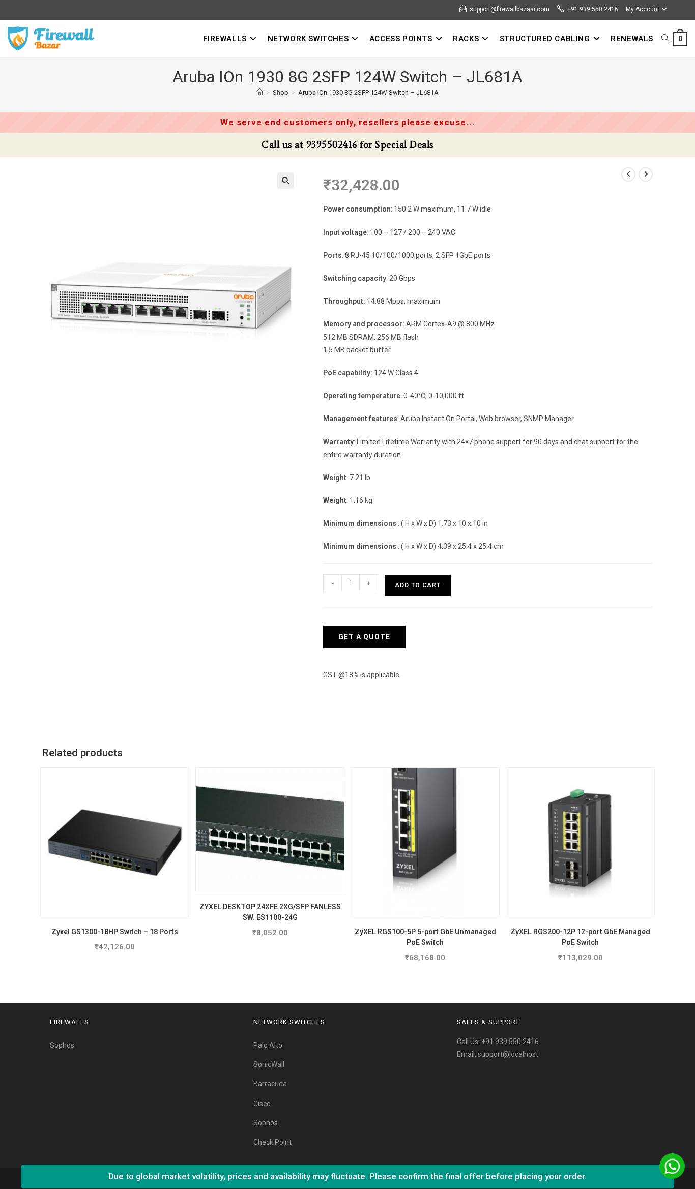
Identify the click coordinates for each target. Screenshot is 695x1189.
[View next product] (646, 174)
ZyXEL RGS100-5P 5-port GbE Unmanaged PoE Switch (425, 937)
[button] (285, 180)
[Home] (259, 92)
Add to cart (418, 585)
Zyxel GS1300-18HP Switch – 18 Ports (114, 932)
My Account (642, 9)
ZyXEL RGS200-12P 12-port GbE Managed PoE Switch (580, 937)
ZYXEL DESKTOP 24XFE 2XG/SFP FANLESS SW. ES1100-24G (270, 912)
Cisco (262, 1103)
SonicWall (268, 1064)
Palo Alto (267, 1045)
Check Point (272, 1142)
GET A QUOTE (364, 637)
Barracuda (270, 1084)
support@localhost (508, 1054)
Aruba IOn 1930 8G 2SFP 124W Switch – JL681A (368, 92)
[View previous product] (628, 174)
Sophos (62, 1045)
